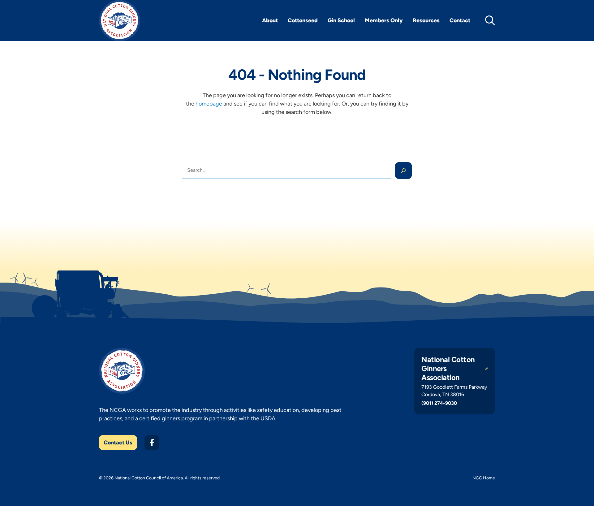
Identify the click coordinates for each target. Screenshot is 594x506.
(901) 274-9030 (439, 403)
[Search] (403, 170)
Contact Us (118, 442)
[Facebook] (151, 442)
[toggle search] (490, 20)
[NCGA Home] (119, 20)
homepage (209, 103)
